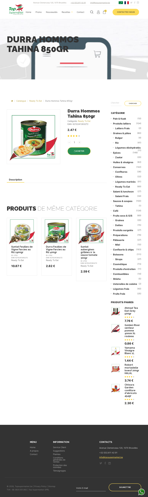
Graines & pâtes (122, 133)
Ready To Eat (35, 101)
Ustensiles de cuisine (125, 284)
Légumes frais (121, 289)
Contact (80, 12)
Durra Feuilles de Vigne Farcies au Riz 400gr (56, 249)
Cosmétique (120, 264)
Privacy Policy (40, 486)
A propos (34, 451)
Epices (117, 152)
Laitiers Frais (122, 128)
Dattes (119, 225)
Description (15, 179)
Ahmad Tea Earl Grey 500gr (131, 311)
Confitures (121, 171)
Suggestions (59, 451)
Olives (118, 176)
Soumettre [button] (125, 487)
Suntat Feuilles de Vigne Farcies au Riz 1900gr (22, 249)
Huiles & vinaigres (123, 162)
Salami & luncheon (123, 191)
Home (28, 12)
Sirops (118, 259)
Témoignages (59, 471)
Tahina (119, 206)
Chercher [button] (133, 103)
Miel (117, 244)
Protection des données (60, 466)
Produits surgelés (123, 230)
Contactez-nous (126, 12)
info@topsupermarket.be (100, 3)
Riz (117, 142)
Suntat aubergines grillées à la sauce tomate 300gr (89, 252)
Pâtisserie (118, 240)
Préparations (120, 235)
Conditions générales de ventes (59, 460)
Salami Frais (122, 196)
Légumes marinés (125, 181)
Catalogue (21, 101)
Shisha (117, 279)
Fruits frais (119, 293)
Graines (119, 220)
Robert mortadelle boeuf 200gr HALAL (132, 369)
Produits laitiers (122, 123)
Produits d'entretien (124, 269)
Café (115, 210)
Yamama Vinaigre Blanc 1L (130, 350)
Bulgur (119, 138)
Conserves (119, 167)
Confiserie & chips (123, 249)
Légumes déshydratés (128, 147)
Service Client (59, 447)
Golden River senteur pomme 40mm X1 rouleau (132, 331)
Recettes (66, 12)
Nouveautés (51, 12)
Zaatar (119, 157)
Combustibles (121, 274)
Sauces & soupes (122, 201)
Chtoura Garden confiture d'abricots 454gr (131, 390)
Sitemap (51, 486)
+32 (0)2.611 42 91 (78, 3)
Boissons (118, 254)
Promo (39, 12)
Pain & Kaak (119, 118)
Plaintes (56, 454)
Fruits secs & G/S (122, 215)
